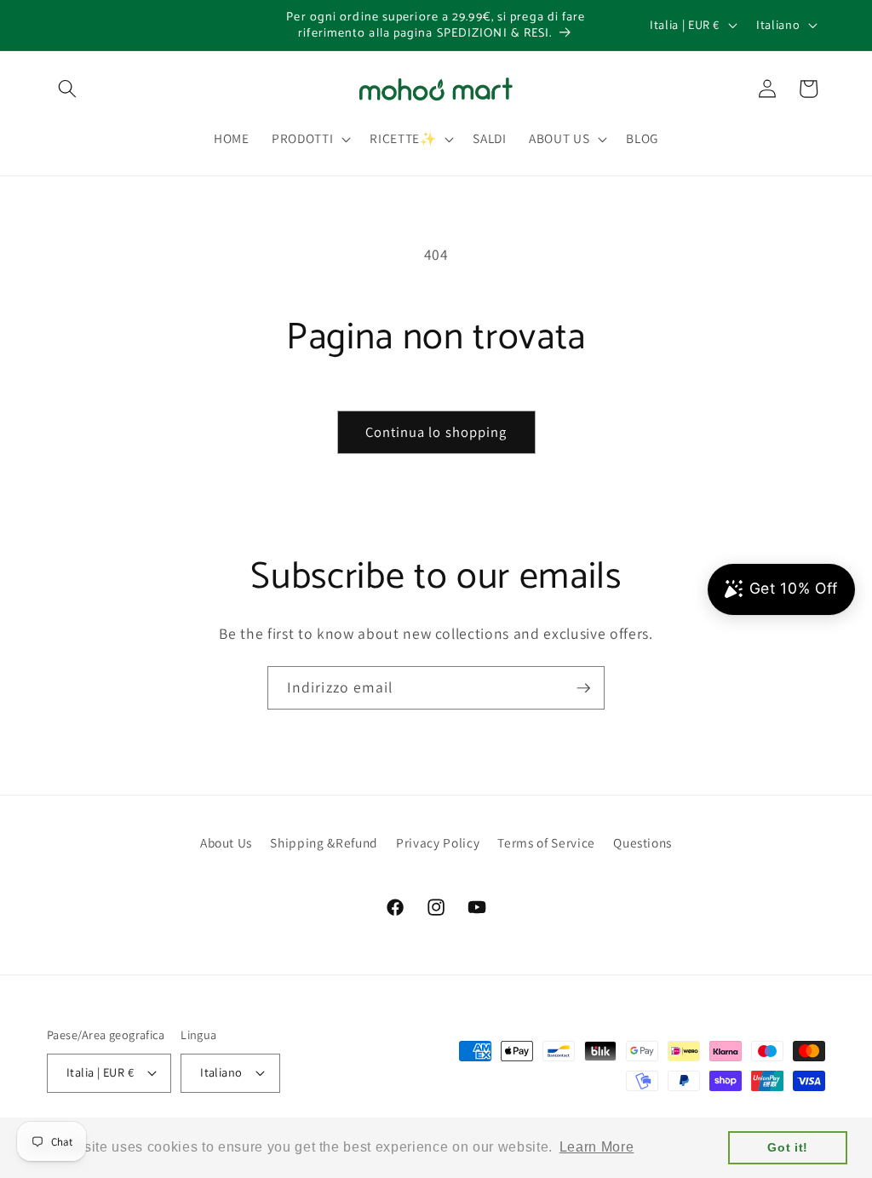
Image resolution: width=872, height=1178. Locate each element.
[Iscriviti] (583, 688)
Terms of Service (546, 842)
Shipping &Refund (324, 842)
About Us (226, 842)
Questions (642, 842)
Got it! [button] (787, 1147)
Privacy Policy (437, 842)
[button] (67, 88)
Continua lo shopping (436, 431)
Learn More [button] (596, 1147)
